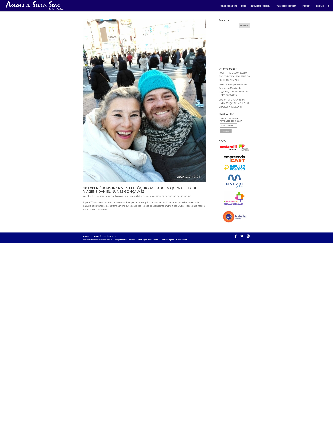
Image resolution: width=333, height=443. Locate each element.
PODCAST (306, 6)
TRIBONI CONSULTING (228, 6)
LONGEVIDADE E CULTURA (260, 6)
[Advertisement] (234, 47)
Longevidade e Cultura (139, 196)
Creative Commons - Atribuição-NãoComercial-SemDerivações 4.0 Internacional (154, 239)
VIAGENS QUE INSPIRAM (286, 6)
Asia (108, 196)
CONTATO (320, 6)
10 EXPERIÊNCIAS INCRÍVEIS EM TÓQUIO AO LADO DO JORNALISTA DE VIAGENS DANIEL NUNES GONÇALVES (140, 190)
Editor (89, 196)
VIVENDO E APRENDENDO (179, 196)
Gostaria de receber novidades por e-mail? (231, 119)
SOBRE (243, 6)
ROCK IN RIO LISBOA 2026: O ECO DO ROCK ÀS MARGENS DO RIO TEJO (234, 76)
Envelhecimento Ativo (120, 196)
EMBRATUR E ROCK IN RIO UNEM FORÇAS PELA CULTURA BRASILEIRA (234, 103)
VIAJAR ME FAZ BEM (158, 196)
